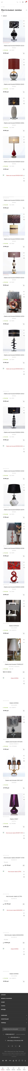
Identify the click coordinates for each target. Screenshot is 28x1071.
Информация (5, 1019)
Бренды (3, 1009)
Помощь (3, 1022)
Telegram (12, 1046)
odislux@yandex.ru (15, 1037)
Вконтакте (8, 1046)
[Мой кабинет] (22, 2)
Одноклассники (15, 1046)
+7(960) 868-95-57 (10, 1034)
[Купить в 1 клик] (24, 26)
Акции (3, 1002)
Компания (4, 1015)
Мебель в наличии (6, 998)
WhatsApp (19, 1046)
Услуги (3, 1005)
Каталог (3, 994)
